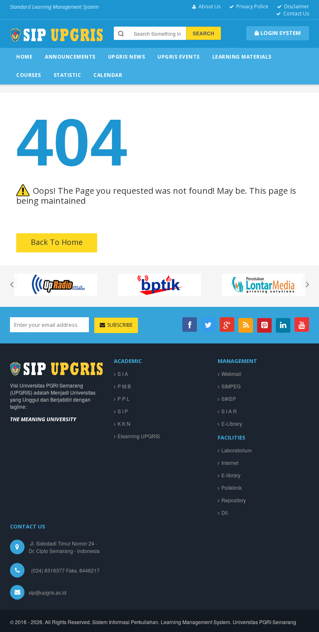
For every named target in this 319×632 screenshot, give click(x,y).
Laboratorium (236, 450)
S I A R (229, 411)
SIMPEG (230, 386)
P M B (124, 386)
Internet (229, 462)
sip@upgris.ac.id (47, 592)
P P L (124, 398)
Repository (233, 500)
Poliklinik (231, 487)
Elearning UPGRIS (139, 435)
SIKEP (228, 398)
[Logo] (56, 367)
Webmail (231, 373)
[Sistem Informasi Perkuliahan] (56, 38)
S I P (123, 411)
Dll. (225, 512)
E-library (230, 475)
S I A (123, 373)
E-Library (231, 423)
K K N (124, 423)
